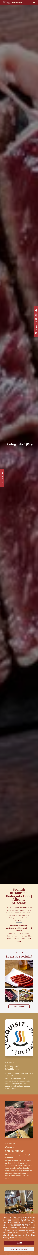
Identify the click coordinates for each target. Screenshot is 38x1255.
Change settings (19, 1249)
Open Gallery (19, 1007)
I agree (19, 1243)
